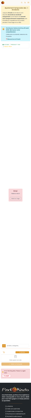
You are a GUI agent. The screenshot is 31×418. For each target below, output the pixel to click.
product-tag (15, 44)
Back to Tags (16, 198)
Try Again (6, 376)
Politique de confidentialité (16, 414)
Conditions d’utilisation (15, 411)
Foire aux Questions (13, 409)
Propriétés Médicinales (14, 416)
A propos (10, 406)
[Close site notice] (28, 8)
